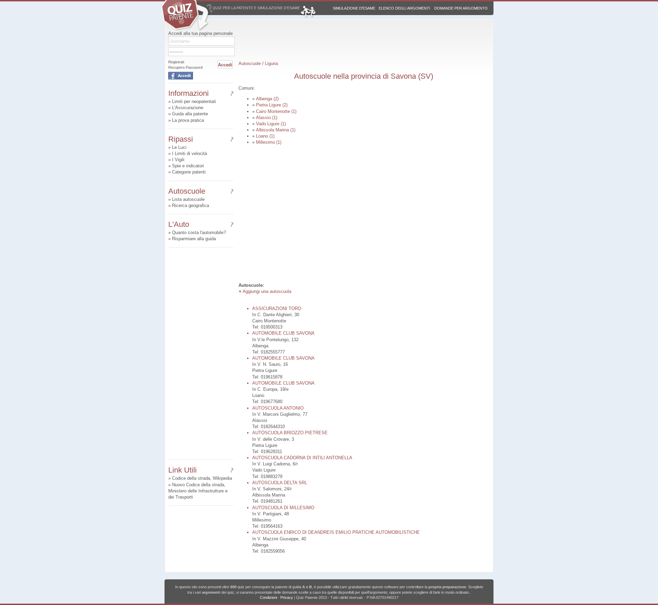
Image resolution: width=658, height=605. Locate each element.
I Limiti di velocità (189, 153)
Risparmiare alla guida (194, 238)
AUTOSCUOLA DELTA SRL (279, 482)
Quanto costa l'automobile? (199, 232)
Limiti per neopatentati (194, 101)
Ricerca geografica (190, 205)
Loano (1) (265, 136)
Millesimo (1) (268, 142)
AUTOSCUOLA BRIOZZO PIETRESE (290, 432)
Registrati (176, 62)
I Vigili (178, 159)
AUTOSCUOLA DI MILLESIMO (283, 507)
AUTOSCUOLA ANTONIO (278, 408)
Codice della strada (191, 478)
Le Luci (179, 147)
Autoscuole (250, 63)
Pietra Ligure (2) (272, 104)
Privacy (286, 597)
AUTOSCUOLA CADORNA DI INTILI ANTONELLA (302, 457)
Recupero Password (185, 67)
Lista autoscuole (188, 199)
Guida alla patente (190, 113)
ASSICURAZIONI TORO (276, 308)
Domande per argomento (461, 8)
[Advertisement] (200, 353)
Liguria (271, 63)
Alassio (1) (266, 117)
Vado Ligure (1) (271, 123)
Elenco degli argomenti (404, 8)
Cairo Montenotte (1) (276, 111)
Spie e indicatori (188, 165)
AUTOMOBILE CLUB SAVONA (283, 333)
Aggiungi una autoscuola (266, 291)
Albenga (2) (267, 98)
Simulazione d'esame (354, 8)
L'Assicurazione (187, 107)
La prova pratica (188, 120)
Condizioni (268, 597)
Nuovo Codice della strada (198, 484)
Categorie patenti (189, 172)
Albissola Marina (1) (275, 129)
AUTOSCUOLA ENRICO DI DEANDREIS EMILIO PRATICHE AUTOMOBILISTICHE (336, 532)
